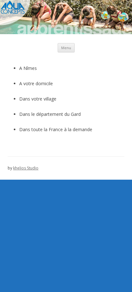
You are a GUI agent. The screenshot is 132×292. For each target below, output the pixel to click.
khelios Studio (25, 168)
